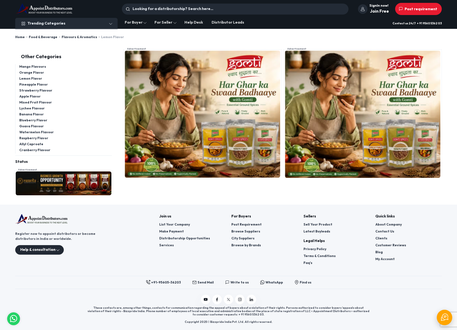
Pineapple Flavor (33, 84)
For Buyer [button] (134, 23)
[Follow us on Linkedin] (251, 299)
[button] (13, 318)
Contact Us (384, 231)
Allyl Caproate (31, 144)
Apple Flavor (30, 96)
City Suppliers (242, 238)
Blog (379, 252)
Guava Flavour (31, 126)
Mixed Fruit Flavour (35, 102)
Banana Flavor (31, 114)
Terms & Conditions (319, 256)
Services (166, 245)
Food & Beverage (43, 37)
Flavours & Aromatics (79, 37)
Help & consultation (37, 250)
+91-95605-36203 (166, 282)
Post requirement (420, 9)
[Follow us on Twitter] (228, 299)
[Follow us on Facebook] (217, 299)
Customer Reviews (390, 245)
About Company (388, 224)
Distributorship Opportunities (184, 238)
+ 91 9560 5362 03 (429, 23)
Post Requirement (246, 224)
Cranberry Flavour (34, 150)
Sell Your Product (317, 224)
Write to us (239, 282)
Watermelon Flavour (36, 132)
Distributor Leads (228, 23)
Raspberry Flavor (33, 138)
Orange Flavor (31, 72)
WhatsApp (274, 282)
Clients (381, 238)
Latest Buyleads (316, 231)
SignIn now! (378, 5)
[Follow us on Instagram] (240, 299)
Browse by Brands (246, 245)
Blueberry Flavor (33, 120)
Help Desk (193, 23)
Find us (305, 282)
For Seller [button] (163, 23)
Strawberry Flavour (35, 90)
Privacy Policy (314, 249)
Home (20, 37)
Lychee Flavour (32, 108)
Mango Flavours (32, 66)
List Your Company (174, 224)
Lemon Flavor (30, 78)
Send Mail (206, 282)
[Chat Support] (444, 317)
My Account (385, 259)
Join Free (379, 11)
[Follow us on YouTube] (205, 299)
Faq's (307, 263)
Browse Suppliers (245, 231)
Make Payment (171, 231)
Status (21, 162)
